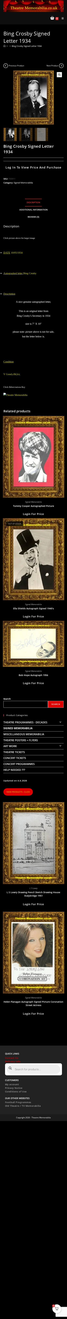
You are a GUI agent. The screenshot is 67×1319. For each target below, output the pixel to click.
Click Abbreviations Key (14, 387)
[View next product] (61, 65)
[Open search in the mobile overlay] (33, 1069)
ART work (10, 746)
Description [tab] (33, 202)
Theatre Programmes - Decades (25, 722)
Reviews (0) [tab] (33, 217)
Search (7, 698)
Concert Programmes (19, 764)
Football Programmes (18, 1102)
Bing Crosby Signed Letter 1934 (27, 46)
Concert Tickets (14, 758)
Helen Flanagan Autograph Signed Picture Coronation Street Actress (33, 1003)
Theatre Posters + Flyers (20, 740)
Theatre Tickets (14, 752)
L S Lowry (33, 888)
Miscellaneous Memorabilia (23, 734)
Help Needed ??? (14, 770)
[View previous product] (5, 65)
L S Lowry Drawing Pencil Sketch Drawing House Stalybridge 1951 (33, 894)
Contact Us (11, 1057)
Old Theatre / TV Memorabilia (23, 1105)
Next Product (52, 65)
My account (12, 1084)
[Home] (4, 46)
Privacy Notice (13, 1087)
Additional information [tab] (33, 209)
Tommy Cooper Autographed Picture (33, 505)
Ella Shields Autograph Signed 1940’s (33, 608)
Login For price (33, 514)
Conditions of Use (16, 1091)
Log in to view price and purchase (33, 167)
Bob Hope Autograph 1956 (33, 675)
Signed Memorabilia (23, 182)
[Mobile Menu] (61, 18)
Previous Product (16, 65)
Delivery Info (13, 1061)
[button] (59, 74)
